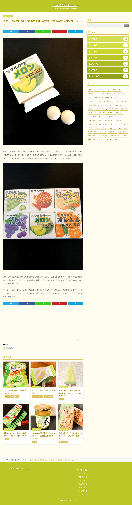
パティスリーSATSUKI (105, 97)
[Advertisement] (43, 324)
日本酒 (125, 132)
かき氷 (105, 124)
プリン (90, 113)
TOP (6, 460)
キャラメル (103, 132)
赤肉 (89, 97)
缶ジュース (101, 101)
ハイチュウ (118, 128)
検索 (126, 25)
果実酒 (111, 117)
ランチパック (115, 136)
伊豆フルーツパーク (100, 128)
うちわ (96, 132)
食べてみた (8, 345)
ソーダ (104, 90)
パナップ (111, 105)
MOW (90, 132)
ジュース (97, 90)
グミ (116, 139)
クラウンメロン (114, 124)
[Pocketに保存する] (59, 31)
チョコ (123, 124)
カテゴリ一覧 (82, 469)
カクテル (120, 97)
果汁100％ (91, 94)
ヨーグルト (124, 136)
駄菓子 (11, 348)
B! (75, 31)
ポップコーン (101, 139)
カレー (99, 120)
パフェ (90, 109)
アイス (90, 90)
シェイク (97, 109)
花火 (109, 90)
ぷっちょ (98, 124)
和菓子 (110, 120)
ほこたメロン (102, 117)
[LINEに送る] (43, 31)
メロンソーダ (122, 94)
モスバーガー (92, 101)
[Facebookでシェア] (27, 31)
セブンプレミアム (93, 105)
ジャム (111, 128)
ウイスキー (91, 120)
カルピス (109, 101)
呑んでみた (83, 487)
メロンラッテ (92, 117)
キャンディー (112, 132)
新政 (119, 132)
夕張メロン (124, 109)
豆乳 (114, 94)
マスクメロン (116, 90)
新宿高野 (123, 101)
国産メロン (119, 105)
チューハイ (91, 139)
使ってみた (83, 480)
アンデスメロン (114, 109)
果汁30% (104, 105)
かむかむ (104, 109)
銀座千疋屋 (91, 136)
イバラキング (105, 136)
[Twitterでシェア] (11, 31)
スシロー (91, 124)
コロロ (125, 128)
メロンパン (97, 113)
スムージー (117, 120)
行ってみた (83, 491)
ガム (6, 348)
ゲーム (116, 101)
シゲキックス (118, 113)
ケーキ (95, 97)
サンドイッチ (107, 94)
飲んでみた (83, 477)
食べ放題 (110, 139)
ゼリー (99, 94)
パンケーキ (118, 117)
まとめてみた (84, 494)
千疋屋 (90, 128)
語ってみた (83, 484)
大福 (104, 120)
